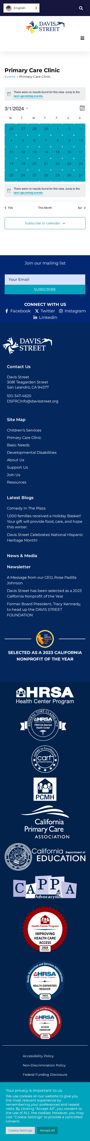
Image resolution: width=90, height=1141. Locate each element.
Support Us (17, 467)
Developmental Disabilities (32, 452)
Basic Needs (18, 445)
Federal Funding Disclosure (45, 1074)
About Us (15, 460)
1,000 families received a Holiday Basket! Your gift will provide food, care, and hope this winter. (44, 521)
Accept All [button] (47, 1130)
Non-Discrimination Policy (44, 1065)
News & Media (22, 555)
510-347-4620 (19, 396)
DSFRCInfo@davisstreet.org (32, 401)
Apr (80, 207)
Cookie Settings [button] (20, 1130)
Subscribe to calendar (42, 223)
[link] (45, 27)
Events (10, 77)
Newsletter (19, 566)
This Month (45, 207)
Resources (16, 482)
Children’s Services (24, 430)
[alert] (45, 190)
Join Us (13, 475)
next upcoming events (28, 96)
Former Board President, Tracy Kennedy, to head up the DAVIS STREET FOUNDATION (44, 609)
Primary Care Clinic (24, 437)
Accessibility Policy (38, 1056)
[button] (81, 8)
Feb (10, 207)
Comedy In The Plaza (26, 508)
